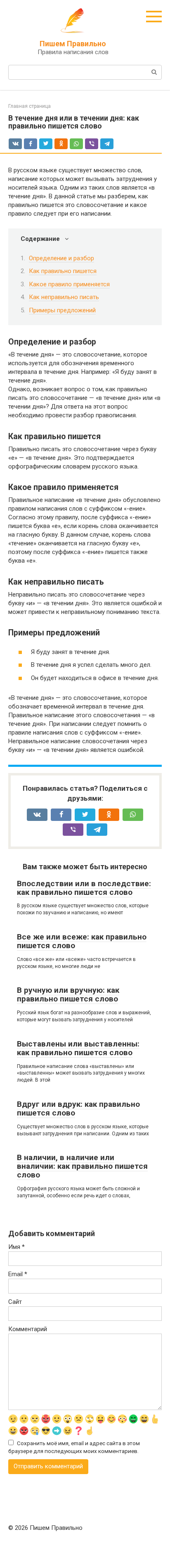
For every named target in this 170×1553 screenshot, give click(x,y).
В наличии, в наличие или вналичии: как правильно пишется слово (82, 1166)
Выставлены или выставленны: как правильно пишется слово (78, 1048)
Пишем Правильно (73, 43)
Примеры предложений (62, 310)
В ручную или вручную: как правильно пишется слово (68, 994)
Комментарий (27, 1329)
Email (17, 1274)
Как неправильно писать (64, 297)
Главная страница (29, 106)
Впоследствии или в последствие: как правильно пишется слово (84, 888)
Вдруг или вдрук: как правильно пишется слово (78, 1108)
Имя (16, 1247)
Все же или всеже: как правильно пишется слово (81, 941)
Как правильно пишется (63, 271)
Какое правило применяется (69, 284)
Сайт (15, 1302)
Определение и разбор (61, 258)
